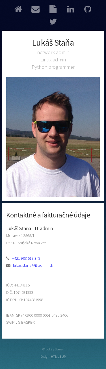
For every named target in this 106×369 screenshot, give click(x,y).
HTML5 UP (58, 356)
